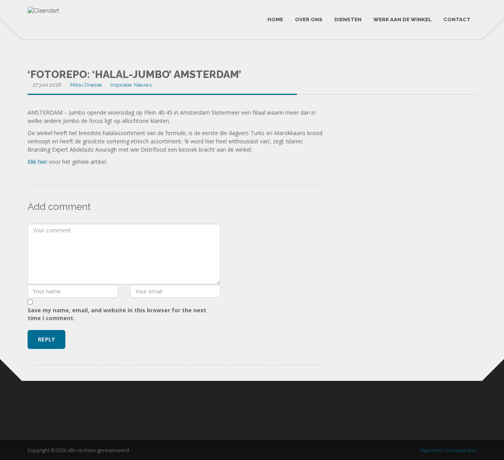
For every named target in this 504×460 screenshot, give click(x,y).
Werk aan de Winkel (402, 19)
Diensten (347, 19)
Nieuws (143, 85)
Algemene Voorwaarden (448, 450)
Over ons (308, 19)
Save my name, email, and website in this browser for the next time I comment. (117, 314)
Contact (457, 19)
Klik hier (37, 161)
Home (275, 19)
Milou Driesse (86, 85)
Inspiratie (121, 85)
